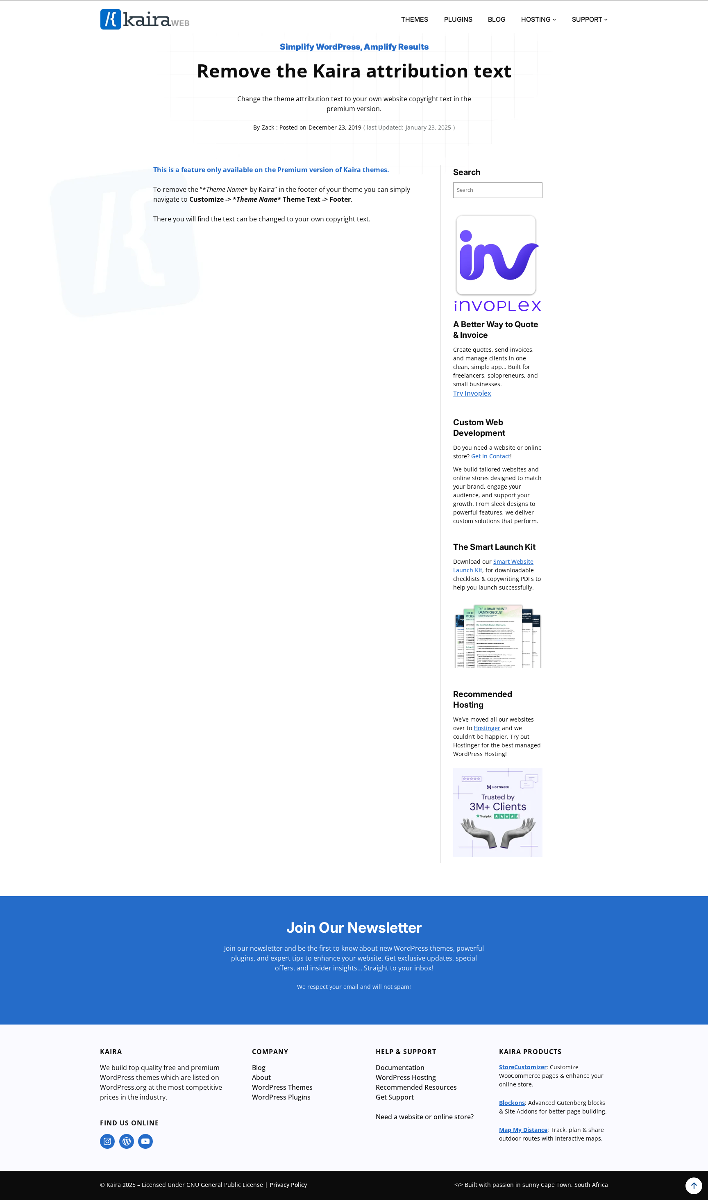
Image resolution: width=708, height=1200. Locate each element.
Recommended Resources (416, 1087)
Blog (259, 1067)
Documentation (400, 1067)
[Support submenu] (606, 19)
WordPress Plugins (281, 1097)
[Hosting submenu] (554, 19)
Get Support (395, 1097)
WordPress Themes (282, 1087)
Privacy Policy (288, 1185)
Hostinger (487, 728)
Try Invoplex (472, 393)
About (261, 1077)
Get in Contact (490, 456)
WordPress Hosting (406, 1077)
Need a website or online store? (425, 1116)
